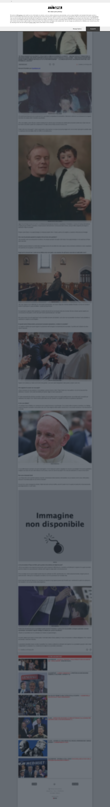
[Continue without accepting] (11, 1)
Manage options (77, 28)
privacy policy (32, 22)
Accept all (93, 28)
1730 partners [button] (19, 15)
